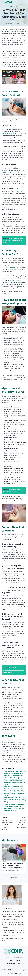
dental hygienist (16, 267)
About (18, 960)
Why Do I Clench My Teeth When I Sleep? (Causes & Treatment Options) (7, 823)
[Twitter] (12, 973)
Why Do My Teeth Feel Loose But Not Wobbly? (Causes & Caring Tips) (15, 782)
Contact (10, 960)
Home (8, 958)
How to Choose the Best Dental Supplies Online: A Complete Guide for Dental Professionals (13, 916)
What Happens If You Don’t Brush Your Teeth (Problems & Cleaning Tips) (15, 800)
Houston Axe (11, 963)
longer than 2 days (8, 377)
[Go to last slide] (4, 860)
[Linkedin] (19, 973)
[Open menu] (24, 2)
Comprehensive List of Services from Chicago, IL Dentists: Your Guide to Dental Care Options (13, 932)
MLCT (19, 963)
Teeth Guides (14, 6)
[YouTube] (15, 973)
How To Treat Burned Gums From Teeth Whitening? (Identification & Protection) (13, 865)
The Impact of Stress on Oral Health (13, 911)
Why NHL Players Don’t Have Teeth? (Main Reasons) (21, 822)
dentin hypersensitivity (17, 280)
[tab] (11, 877)
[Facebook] (8, 973)
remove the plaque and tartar (11, 133)
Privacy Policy (17, 958)
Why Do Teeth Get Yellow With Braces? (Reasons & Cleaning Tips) (14, 793)
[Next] (23, 860)
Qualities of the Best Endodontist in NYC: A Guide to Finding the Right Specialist (13, 924)
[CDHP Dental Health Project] (8, 3)
